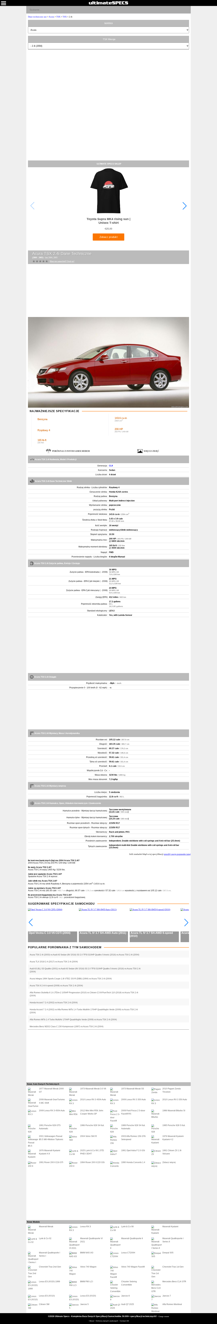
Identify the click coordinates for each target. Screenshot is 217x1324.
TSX (58, 16)
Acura (51, 16)
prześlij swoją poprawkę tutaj (177, 854)
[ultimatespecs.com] (108, 2)
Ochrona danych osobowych (107, 1321)
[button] (184, 206)
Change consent (163, 1316)
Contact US (124, 1321)
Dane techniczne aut (37, 16)
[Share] (187, 9)
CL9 (111, 466)
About (92, 1321)
